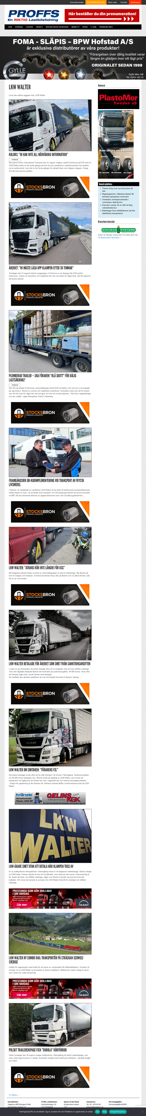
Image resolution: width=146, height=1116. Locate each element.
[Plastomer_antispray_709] (118, 99)
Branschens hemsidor (57, 27)
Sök (94, 27)
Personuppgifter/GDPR (118, 1104)
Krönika (19, 27)
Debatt (39, 27)
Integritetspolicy (117, 1111)
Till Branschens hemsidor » (109, 238)
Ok (97, 1111)
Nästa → (15, 1095)
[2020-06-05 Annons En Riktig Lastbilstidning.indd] (50, 798)
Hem (10, 27)
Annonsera (135, 2)
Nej (104, 1111)
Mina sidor (112, 2)
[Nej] (142, 1111)
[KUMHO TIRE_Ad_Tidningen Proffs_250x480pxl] (116, 144)
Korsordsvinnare (77, 2)
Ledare (29, 27)
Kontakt (124, 2)
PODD (85, 27)
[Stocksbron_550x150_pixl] (50, 187)
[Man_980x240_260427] (50, 898)
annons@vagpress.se (94, 1107)
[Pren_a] (101, 15)
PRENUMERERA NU (96, 2)
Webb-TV (75, 27)
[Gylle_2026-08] (73, 61)
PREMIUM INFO (105, 27)
